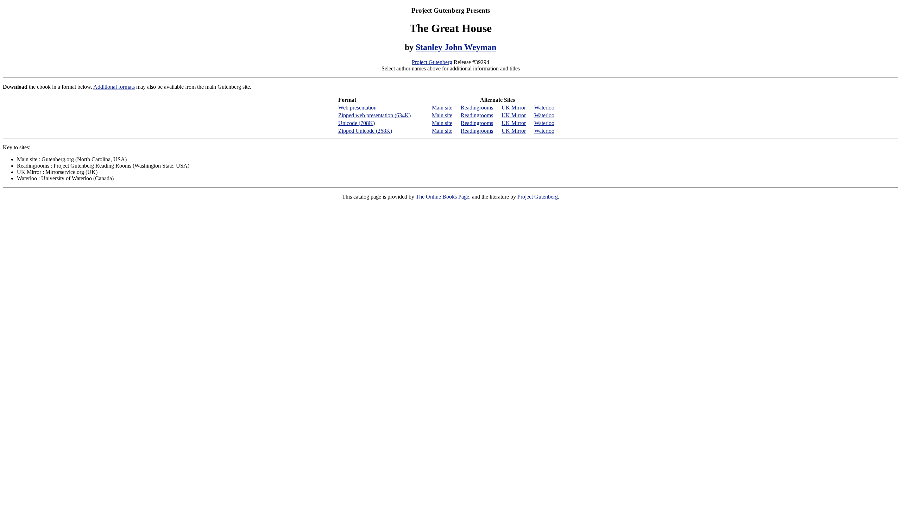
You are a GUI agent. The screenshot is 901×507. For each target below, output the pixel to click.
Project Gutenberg (432, 62)
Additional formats (114, 87)
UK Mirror (514, 108)
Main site (442, 108)
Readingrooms (477, 108)
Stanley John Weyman (456, 47)
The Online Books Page (442, 197)
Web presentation (357, 108)
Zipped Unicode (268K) (365, 131)
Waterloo (544, 108)
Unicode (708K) (356, 123)
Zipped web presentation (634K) (374, 115)
